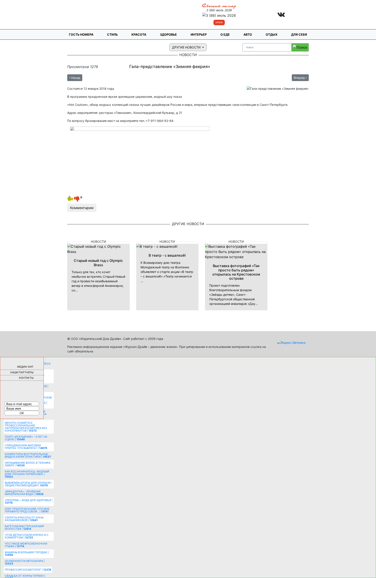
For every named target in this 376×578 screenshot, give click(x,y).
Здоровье (168, 34)
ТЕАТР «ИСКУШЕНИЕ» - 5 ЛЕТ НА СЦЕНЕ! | (26, 438)
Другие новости (186, 47)
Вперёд (300, 78)
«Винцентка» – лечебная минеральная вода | (24, 493)
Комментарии (82, 208)
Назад (75, 78)
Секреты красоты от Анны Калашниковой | (24, 519)
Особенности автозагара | (25, 562)
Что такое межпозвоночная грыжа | (26, 545)
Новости (98, 241)
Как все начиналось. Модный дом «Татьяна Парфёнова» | (27, 474)
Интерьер (199, 34)
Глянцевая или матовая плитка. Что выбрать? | (26, 447)
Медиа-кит (25, 366)
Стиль (112, 34)
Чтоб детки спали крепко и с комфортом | (27, 536)
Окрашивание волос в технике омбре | (27, 464)
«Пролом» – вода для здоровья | (28, 501)
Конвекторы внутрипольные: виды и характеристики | (28, 455)
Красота (138, 34)
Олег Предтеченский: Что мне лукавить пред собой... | (27, 510)
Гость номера (81, 34)
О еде (225, 34)
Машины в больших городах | (27, 553)
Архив (219, 22)
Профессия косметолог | (28, 569)
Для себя (299, 34)
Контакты (26, 377)
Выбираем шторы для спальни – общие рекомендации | (28, 484)
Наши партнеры (22, 372)
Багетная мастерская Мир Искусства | (24, 527)
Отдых (271, 34)
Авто (247, 34)
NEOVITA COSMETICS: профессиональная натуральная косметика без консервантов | (26, 426)
